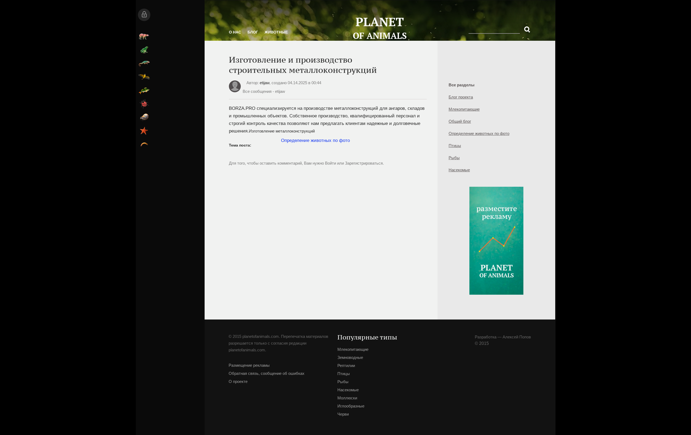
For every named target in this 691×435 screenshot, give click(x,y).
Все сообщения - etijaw (284, 112)
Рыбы (221, 90)
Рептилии (221, 63)
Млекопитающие (221, 36)
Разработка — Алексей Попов (425, 346)
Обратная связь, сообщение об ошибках (278, 393)
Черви (221, 144)
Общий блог (417, 121)
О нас (255, 38)
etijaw (285, 103)
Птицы (221, 77)
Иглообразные (221, 131)
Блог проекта (418, 97)
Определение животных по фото (431, 138)
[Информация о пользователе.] (255, 111)
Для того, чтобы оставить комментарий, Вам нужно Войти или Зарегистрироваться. (306, 201)
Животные (296, 38)
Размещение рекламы (269, 381)
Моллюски (221, 117)
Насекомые (221, 104)
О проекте (258, 405)
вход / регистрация (221, 15)
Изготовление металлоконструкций (302, 166)
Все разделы (419, 85)
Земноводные (221, 50)
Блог (273, 38)
